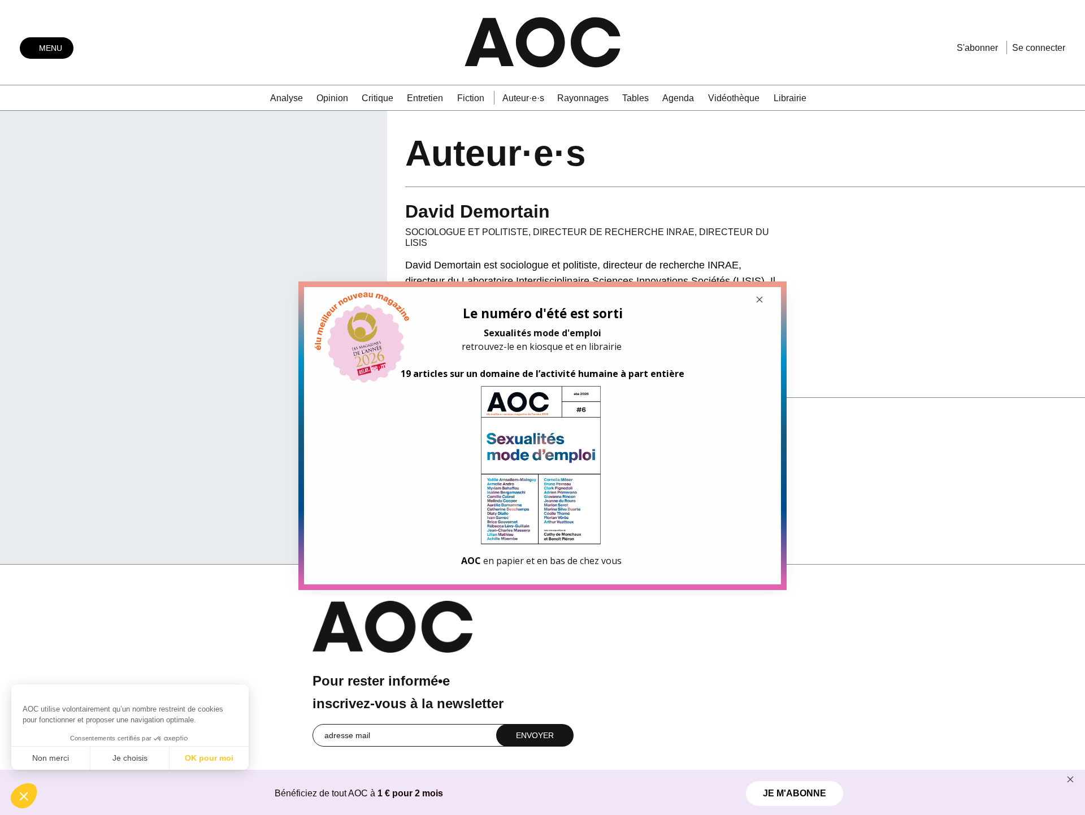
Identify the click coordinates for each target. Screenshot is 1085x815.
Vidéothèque (734, 98)
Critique (377, 98)
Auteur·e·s (523, 98)
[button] (23, 795)
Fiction (470, 98)
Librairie (790, 98)
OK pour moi (209, 757)
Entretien (425, 98)
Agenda (678, 98)
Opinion (332, 98)
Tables (635, 98)
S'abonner (977, 48)
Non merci (50, 757)
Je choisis (129, 757)
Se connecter (1038, 48)
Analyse (286, 98)
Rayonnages (583, 98)
